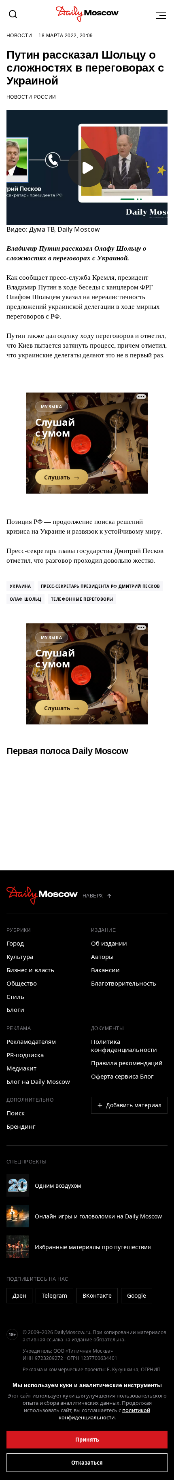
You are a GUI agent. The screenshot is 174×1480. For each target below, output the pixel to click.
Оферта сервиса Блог (122, 1076)
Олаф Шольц (25, 599)
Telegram (54, 1295)
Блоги (15, 1009)
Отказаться (87, 1462)
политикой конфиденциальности (105, 1413)
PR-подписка (25, 1055)
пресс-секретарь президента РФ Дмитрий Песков (100, 586)
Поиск (15, 1113)
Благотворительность (123, 983)
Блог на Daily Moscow (38, 1081)
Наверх (93, 896)
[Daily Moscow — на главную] (42, 896)
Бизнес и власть (30, 970)
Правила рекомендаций (127, 1063)
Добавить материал (133, 1105)
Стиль (15, 996)
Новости (19, 35)
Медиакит (21, 1068)
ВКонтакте (97, 1295)
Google (136, 1295)
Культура (19, 956)
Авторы (102, 956)
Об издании (109, 943)
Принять (87, 1439)
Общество (21, 983)
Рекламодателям (31, 1041)
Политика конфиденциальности (124, 1045)
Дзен (19, 1295)
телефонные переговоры (82, 599)
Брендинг (21, 1126)
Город (15, 943)
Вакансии (105, 970)
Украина (20, 586)
